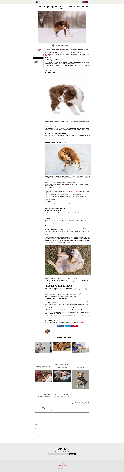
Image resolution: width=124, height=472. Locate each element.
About (59, 465)
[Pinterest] (85, 2)
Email (36, 428)
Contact (61, 465)
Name (36, 424)
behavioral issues (48, 55)
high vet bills (81, 322)
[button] (77, 2)
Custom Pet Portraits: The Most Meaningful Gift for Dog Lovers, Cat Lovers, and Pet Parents (62, 366)
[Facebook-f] (60, 463)
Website (36, 432)
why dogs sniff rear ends (75, 191)
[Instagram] (87, 2)
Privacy (65, 465)
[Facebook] (83, 2)
